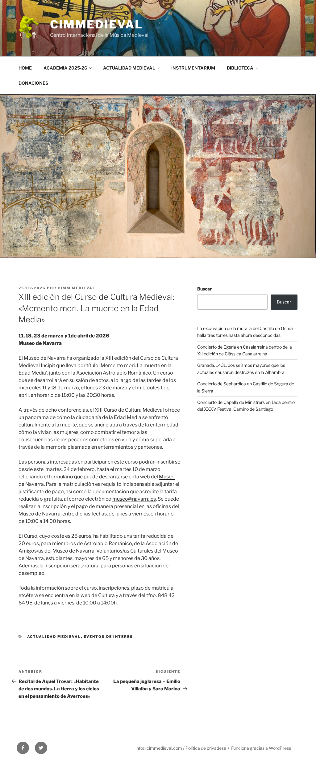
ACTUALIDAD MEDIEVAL (129, 67)
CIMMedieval (96, 24)
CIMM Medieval (76, 288)
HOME (25, 67)
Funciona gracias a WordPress (261, 748)
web (85, 595)
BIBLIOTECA (240, 67)
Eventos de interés (108, 636)
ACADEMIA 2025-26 (65, 67)
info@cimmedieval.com (158, 748)
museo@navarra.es (134, 499)
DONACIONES (33, 83)
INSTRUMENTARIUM (193, 67)
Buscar (204, 288)
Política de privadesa (205, 748)
